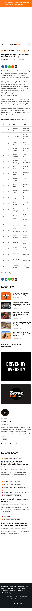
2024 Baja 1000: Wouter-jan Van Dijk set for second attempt (21, 314)
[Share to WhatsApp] (9, 66)
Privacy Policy (21, 590)
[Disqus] (16, 559)
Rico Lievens (5, 469)
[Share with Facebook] (2, 66)
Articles (5, 439)
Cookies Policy (6, 593)
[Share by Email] (16, 66)
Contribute (13, 586)
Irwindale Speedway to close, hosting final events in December (21, 304)
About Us (21, 586)
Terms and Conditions (8, 590)
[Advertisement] (16, 23)
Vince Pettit (5, 59)
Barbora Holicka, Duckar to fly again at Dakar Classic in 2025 (22, 324)
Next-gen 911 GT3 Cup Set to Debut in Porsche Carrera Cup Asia (14, 464)
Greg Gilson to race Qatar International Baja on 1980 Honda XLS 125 (21, 334)
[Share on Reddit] (12, 66)
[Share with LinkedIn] (6, 66)
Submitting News (20, 588)
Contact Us (4, 586)
